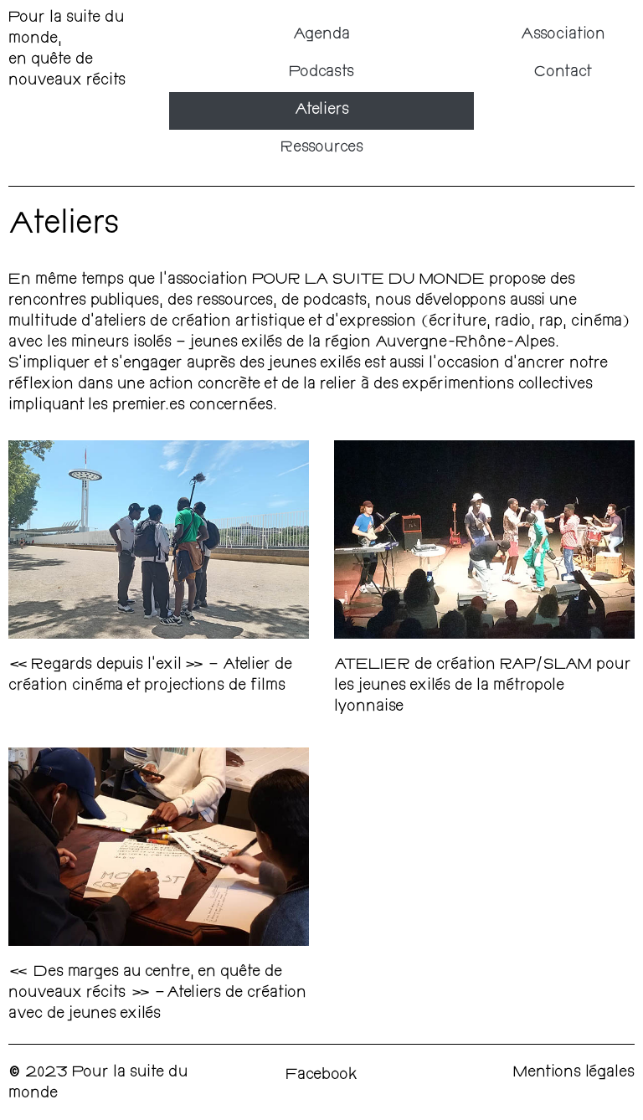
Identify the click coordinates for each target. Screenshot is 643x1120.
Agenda (321, 35)
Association (563, 35)
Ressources (321, 148)
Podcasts (321, 73)
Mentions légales (573, 1073)
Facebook (321, 1075)
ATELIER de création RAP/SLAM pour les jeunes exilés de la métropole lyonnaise (482, 686)
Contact (562, 73)
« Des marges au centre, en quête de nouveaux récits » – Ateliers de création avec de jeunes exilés (157, 993)
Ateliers (322, 110)
